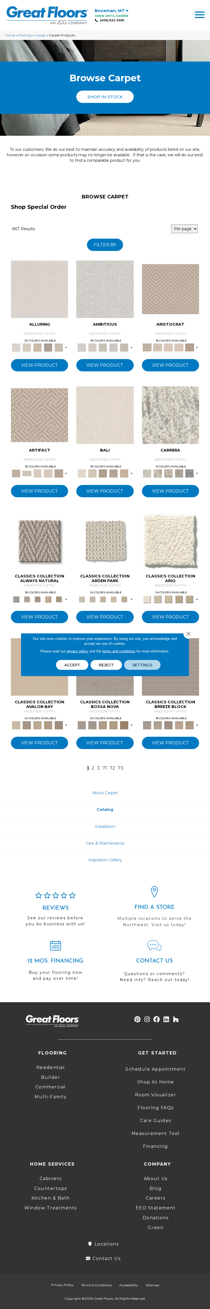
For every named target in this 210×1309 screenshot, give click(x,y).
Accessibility (128, 1285)
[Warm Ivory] (157, 473)
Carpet (40, 35)
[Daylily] (168, 347)
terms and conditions (118, 651)
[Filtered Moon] (48, 725)
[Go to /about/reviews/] (55, 912)
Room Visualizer (155, 1094)
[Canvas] (102, 347)
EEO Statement (156, 1207)
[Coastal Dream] (178, 473)
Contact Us (106, 1258)
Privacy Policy (62, 1285)
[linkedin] (166, 1019)
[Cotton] (39, 289)
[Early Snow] (157, 347)
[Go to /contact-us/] (154, 964)
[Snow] (26, 473)
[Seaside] (92, 599)
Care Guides (155, 1120)
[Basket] (37, 599)
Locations (106, 1244)
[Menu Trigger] (199, 14)
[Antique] (189, 599)
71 (105, 768)
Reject (106, 664)
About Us (156, 1178)
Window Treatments (50, 1207)
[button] (105, 97)
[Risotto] (16, 725)
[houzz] (176, 1019)
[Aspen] (170, 414)
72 (112, 768)
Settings (142, 664)
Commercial (51, 1087)
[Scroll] (113, 599)
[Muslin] (39, 540)
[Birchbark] (58, 347)
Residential (50, 1067)
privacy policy (77, 651)
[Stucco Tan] (113, 473)
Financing (155, 1146)
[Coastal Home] (178, 599)
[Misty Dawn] (81, 725)
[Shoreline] (189, 473)
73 (120, 768)
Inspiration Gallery (105, 859)
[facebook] (157, 1019)
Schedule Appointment (156, 1069)
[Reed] (113, 725)
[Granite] (113, 347)
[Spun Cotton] (92, 725)
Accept (72, 664)
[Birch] (92, 473)
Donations (156, 1217)
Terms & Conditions (96, 1285)
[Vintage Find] (124, 347)
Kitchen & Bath (50, 1198)
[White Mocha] (26, 725)
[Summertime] (124, 473)
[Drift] (102, 599)
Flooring (24, 35)
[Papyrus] (37, 347)
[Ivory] (26, 347)
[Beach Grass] (102, 725)
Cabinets (51, 1178)
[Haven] (170, 540)
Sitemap (152, 1285)
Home (10, 35)
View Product (39, 365)
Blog (156, 1188)
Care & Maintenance (105, 843)
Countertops (50, 1188)
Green (156, 1227)
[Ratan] (102, 473)
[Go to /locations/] (154, 909)
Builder (50, 1077)
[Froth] (104, 540)
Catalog (105, 809)
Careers (155, 1198)
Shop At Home (155, 1082)
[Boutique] (48, 599)
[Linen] (92, 347)
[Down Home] (37, 725)
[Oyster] (168, 473)
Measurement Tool (156, 1133)
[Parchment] (124, 599)
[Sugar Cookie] (58, 725)
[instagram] (147, 1019)
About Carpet (105, 792)
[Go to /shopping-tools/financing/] (55, 963)
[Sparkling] (178, 347)
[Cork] (58, 599)
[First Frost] (104, 289)
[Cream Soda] (157, 599)
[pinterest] (138, 1019)
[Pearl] (170, 289)
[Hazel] (124, 725)
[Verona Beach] (104, 414)
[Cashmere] (48, 347)
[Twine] (26, 599)
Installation (105, 826)
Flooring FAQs (156, 1107)
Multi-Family (50, 1096)
